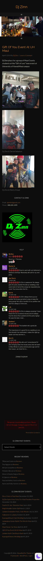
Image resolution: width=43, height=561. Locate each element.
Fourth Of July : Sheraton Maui (12, 505)
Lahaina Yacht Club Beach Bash (12, 533)
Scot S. (11, 338)
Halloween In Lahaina (9, 515)
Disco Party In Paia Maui (10, 496)
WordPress (24, 556)
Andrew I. (12, 321)
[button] (38, 556)
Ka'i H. (11, 293)
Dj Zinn (21, 7)
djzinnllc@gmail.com (13, 202)
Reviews (19, 461)
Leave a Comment (26, 55)
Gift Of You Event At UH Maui (12, 530)
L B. (10, 307)
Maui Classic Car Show (10, 527)
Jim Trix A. (12, 278)
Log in (30, 556)
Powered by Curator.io (33, 432)
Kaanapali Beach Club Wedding (12, 518)
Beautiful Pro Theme (24, 553)
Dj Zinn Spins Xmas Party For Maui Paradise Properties (21, 499)
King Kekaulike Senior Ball (11, 508)
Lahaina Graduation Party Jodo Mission (15, 511)
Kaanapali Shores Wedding (11, 536)
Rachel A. (12, 266)
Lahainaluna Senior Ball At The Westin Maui (16, 521)
